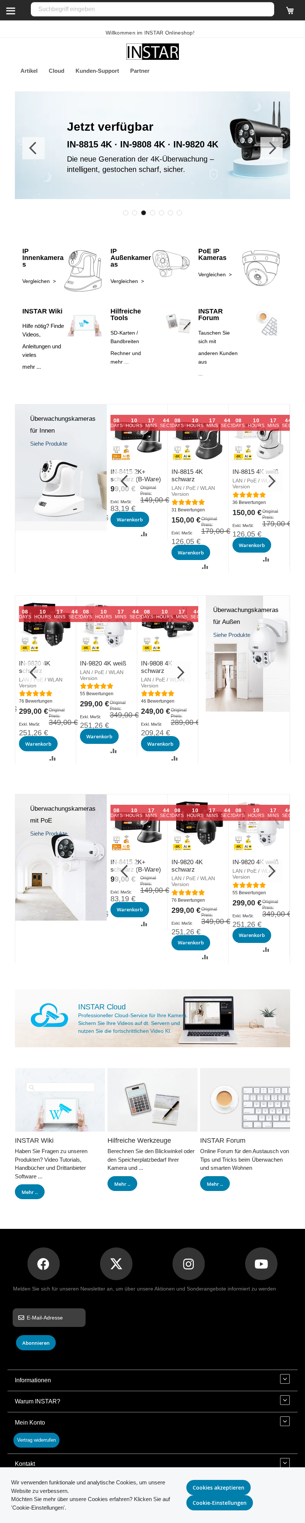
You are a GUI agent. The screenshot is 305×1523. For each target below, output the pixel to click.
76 (35, 701)
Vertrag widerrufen (36, 1440)
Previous (33, 148)
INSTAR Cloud (102, 1007)
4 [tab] (152, 212)
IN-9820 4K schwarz (187, 866)
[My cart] (290, 13)
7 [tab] (179, 212)
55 (96, 693)
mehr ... (31, 367)
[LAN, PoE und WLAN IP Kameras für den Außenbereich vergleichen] (248, 709)
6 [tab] (170, 212)
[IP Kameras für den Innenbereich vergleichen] (61, 528)
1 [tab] (125, 212)
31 (188, 509)
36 (249, 502)
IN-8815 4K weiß (255, 471)
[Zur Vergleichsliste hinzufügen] (144, 533)
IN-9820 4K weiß (103, 663)
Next (271, 148)
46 (157, 701)
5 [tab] (161, 212)
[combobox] (152, 9)
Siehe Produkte (48, 443)
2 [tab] (134, 212)
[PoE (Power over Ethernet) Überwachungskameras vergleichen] (61, 918)
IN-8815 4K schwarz (187, 475)
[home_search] (10, 10)
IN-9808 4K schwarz (156, 667)
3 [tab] (143, 212)
